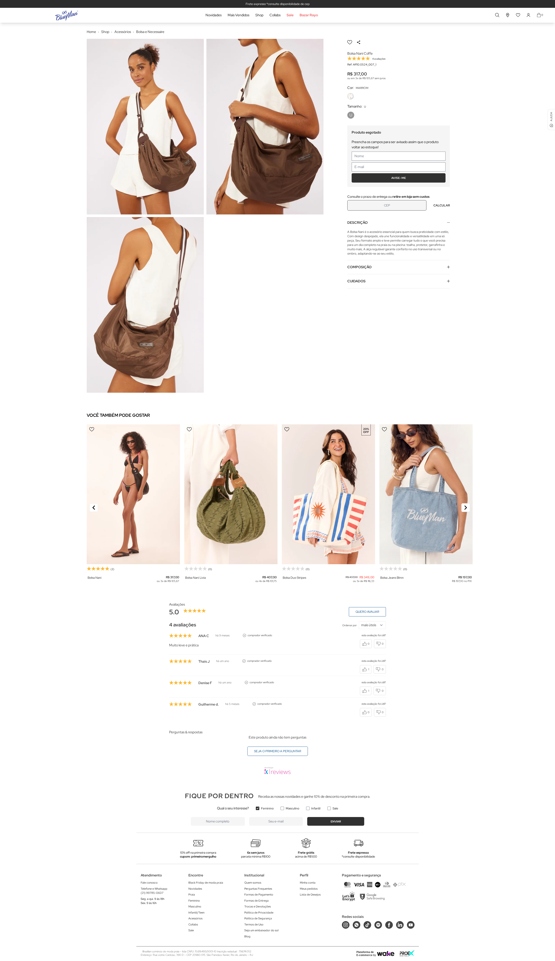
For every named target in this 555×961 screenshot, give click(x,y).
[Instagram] (345, 925)
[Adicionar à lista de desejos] (349, 42)
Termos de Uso (253, 924)
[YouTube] (411, 925)
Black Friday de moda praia (205, 882)
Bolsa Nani (94, 578)
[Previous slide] (93, 507)
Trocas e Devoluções (257, 906)
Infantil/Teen (196, 912)
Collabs (275, 15)
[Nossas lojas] (508, 15)
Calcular (441, 205)
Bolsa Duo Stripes (294, 578)
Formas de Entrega (256, 900)
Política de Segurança (258, 918)
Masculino (292, 808)
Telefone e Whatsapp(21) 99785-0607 (154, 891)
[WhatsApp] (356, 925)
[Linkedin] (400, 925)
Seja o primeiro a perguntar (277, 751)
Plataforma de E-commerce (365, 954)
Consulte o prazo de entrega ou (388, 196)
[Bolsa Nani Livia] (231, 494)
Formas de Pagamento (258, 894)
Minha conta (307, 882)
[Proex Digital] (407, 953)
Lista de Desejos (310, 894)
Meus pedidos (309, 889)
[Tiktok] (367, 925)
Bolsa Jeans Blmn (392, 578)
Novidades (214, 15)
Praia (191, 894)
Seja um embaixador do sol (261, 930)
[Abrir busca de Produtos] (497, 15)
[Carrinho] (539, 15)
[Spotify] (378, 925)
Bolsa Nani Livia (195, 578)
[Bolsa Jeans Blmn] (426, 494)
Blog (247, 936)
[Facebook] (389, 925)
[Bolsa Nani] (133, 494)
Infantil (315, 808)
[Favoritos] (518, 15)
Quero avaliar (367, 612)
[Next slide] (465, 507)
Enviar (336, 821)
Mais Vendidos (238, 15)
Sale (290, 15)
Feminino (267, 808)
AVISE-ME (398, 178)
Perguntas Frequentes (258, 889)
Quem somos (252, 882)
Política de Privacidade (258, 912)
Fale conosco (149, 882)
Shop (259, 15)
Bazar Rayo (309, 15)
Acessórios (195, 918)
